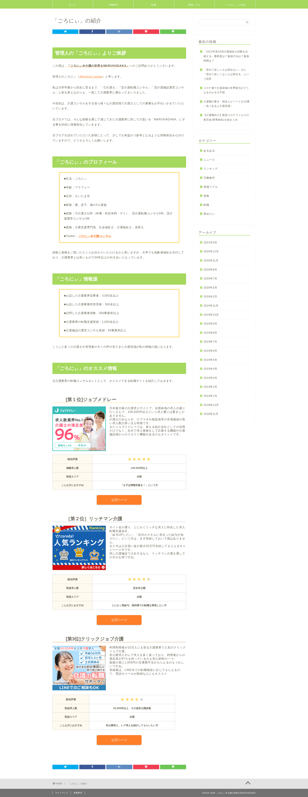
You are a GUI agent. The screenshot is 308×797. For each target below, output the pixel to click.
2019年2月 (210, 386)
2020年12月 (211, 251)
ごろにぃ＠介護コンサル (94, 236)
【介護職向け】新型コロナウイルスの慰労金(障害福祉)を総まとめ (226, 117)
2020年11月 (211, 260)
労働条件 (113, 4)
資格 (206, 195)
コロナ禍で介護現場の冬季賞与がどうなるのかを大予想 (226, 90)
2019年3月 (210, 377)
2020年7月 (210, 278)
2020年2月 (210, 296)
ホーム (72, 4)
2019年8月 (210, 332)
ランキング (211, 168)
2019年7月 (210, 341)
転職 (153, 4)
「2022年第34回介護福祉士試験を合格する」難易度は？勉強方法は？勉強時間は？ (226, 56)
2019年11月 (211, 305)
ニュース (209, 159)
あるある (209, 150)
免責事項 (78, 793)
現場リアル (194, 4)
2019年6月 (210, 350)
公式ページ (119, 500)
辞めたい (209, 213)
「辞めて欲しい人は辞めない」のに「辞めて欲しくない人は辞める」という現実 (226, 74)
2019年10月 (211, 314)
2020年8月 (210, 269)
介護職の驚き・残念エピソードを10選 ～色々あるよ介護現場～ (227, 104)
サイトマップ (61, 793)
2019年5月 (210, 359)
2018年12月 (211, 404)
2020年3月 (210, 287)
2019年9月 (210, 323)
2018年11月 (211, 413)
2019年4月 (210, 368)
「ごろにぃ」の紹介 (235, 4)
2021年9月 (210, 242)
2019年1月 (210, 395)
